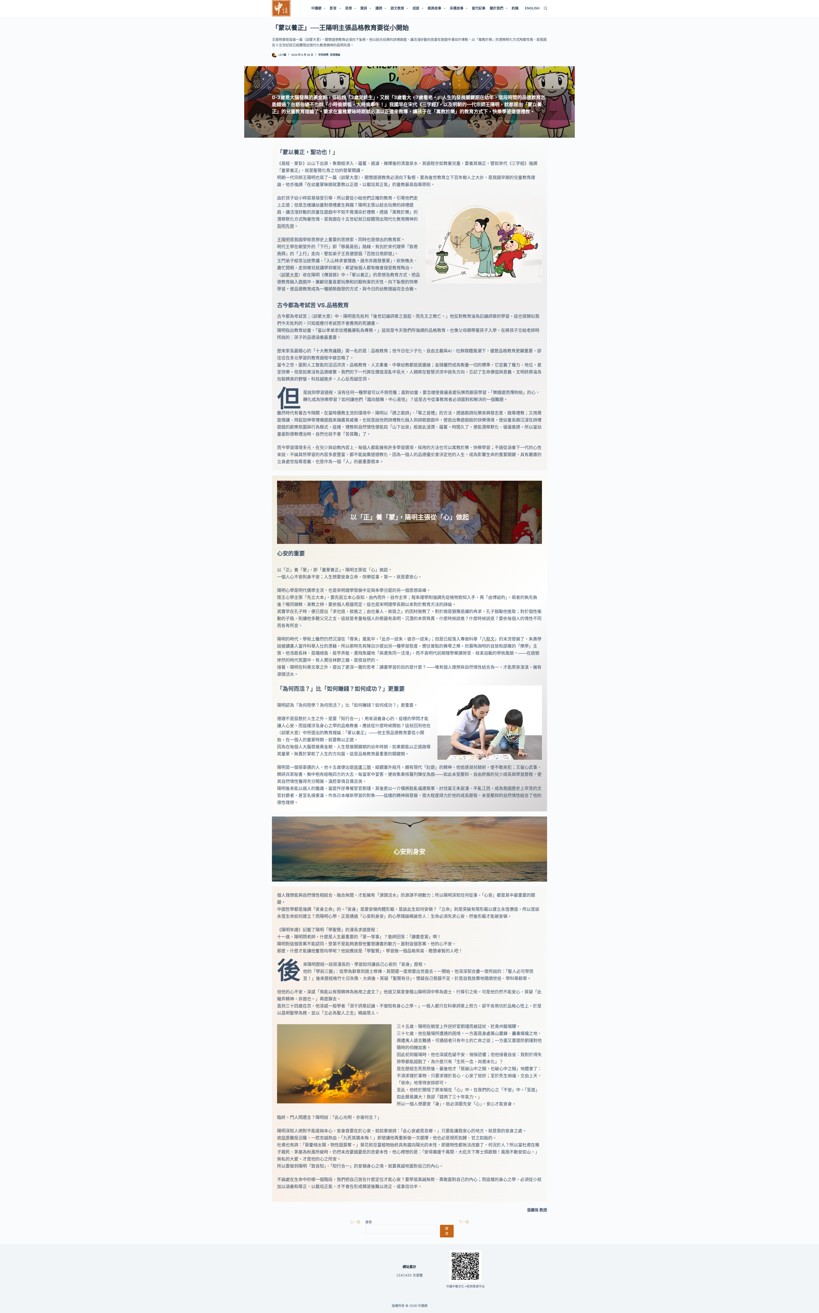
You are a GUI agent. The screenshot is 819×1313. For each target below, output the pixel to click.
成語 (415, 8)
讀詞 (378, 8)
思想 (348, 8)
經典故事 (434, 8)
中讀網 (316, 8)
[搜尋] (545, 8)
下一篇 (464, 1222)
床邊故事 (456, 8)
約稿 (515, 8)
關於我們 (496, 8)
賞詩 (363, 8)
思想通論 (335, 54)
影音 (333, 8)
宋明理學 (323, 54)
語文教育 (397, 8)
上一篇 (355, 1222)
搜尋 (368, 1222)
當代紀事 (478, 8)
